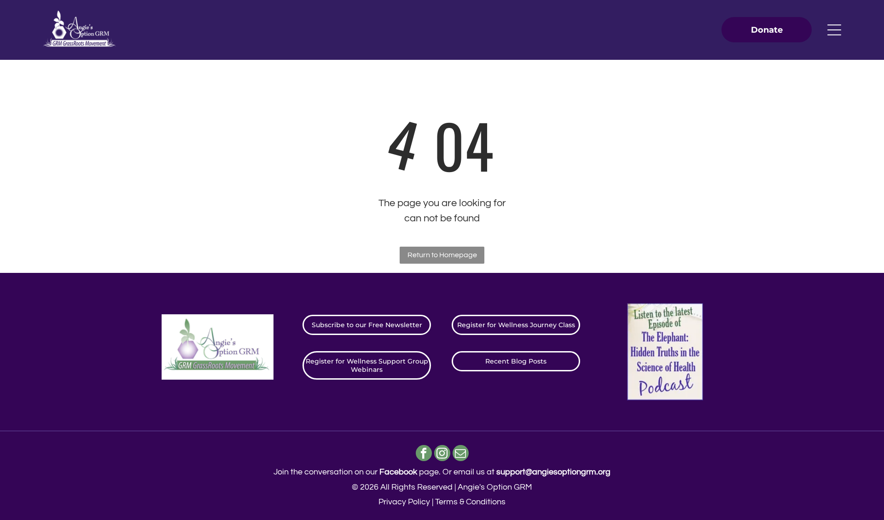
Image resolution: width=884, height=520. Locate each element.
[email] (461, 454)
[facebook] (424, 454)
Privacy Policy (404, 501)
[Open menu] (834, 30)
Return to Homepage (442, 255)
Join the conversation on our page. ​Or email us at (442, 472)
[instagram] (442, 454)
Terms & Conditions (470, 501)
